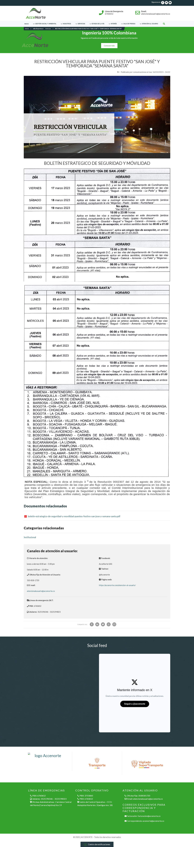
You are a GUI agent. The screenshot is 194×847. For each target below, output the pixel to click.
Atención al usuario (150, 24)
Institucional (30, 537)
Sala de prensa (129, 24)
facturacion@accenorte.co (149, 816)
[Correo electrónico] (114, 624)
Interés (114, 24)
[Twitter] (103, 624)
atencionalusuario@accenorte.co (41, 591)
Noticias (48, 28)
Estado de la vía (98, 24)
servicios (81, 24)
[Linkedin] (97, 624)
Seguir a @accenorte (134, 704)
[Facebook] (92, 624)
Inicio (26, 24)
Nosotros (67, 24)
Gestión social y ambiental (45, 24)
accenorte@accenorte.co (153, 821)
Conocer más (109, 45)
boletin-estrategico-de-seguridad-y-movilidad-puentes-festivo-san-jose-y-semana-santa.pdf (74, 516)
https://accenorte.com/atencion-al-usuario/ (117, 585)
